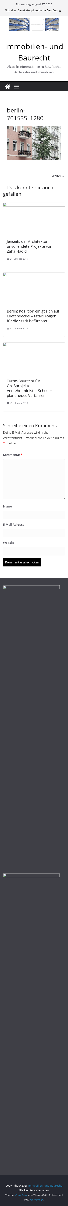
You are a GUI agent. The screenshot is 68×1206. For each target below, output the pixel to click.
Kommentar (13, 455)
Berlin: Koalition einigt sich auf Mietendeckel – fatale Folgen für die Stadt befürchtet (33, 316)
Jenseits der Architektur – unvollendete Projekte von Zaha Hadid (29, 246)
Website (9, 543)
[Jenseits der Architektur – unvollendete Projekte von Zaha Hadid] (34, 205)
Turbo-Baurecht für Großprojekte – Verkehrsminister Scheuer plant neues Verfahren (29, 388)
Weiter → (58, 176)
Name (7, 506)
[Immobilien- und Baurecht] (7, 86)
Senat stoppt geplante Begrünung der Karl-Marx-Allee (39, 12)
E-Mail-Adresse (13, 525)
